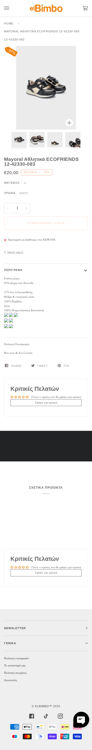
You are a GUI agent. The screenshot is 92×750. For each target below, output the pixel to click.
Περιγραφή (13, 269)
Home (9, 23)
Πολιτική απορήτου (15, 672)
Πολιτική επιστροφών (16, 658)
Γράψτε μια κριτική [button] (46, 402)
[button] (81, 720)
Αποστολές (10, 680)
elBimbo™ (43, 706)
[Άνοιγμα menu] (11, 8)
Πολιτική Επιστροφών (16, 344)
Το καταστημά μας (15, 665)
